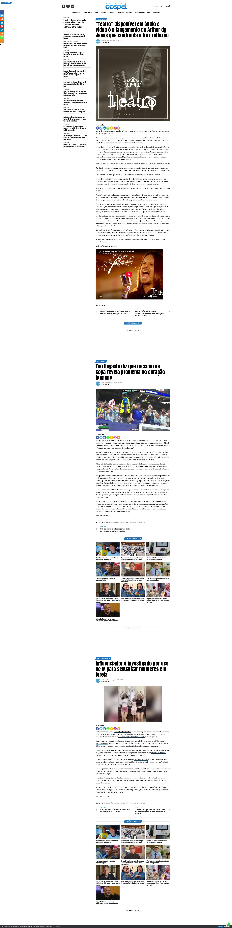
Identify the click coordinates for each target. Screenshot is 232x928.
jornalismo (106, 42)
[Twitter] (100, 128)
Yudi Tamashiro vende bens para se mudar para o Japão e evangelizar (74, 111)
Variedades (66, 17)
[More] (118, 128)
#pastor (142, 507)
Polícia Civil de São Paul (122, 702)
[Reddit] (2, 19)
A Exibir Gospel (76, 12)
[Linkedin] (104, 128)
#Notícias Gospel (132, 507)
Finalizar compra (140, 12)
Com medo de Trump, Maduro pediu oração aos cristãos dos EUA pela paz (74, 84)
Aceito (220, 926)
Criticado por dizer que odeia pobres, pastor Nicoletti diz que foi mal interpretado (74, 128)
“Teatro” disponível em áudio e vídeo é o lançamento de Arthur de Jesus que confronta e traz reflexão (74, 23)
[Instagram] (115, 128)
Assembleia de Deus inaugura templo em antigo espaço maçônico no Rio (75, 102)
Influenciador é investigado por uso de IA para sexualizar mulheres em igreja (75, 45)
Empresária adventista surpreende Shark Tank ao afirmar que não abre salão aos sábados (75, 93)
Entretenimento (67, 41)
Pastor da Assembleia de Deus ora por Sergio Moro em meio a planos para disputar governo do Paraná (74, 63)
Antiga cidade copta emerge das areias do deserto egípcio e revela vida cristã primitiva (74, 119)
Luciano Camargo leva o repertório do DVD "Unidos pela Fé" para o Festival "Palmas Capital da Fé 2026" (74, 74)
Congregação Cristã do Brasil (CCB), (131, 707)
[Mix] (2, 33)
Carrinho (103, 12)
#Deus (117, 507)
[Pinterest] (2, 26)
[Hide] (0, 44)
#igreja (122, 507)
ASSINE (97, 12)
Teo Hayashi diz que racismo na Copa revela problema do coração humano (74, 36)
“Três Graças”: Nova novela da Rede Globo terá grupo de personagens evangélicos (75, 137)
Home (148, 12)
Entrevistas (120, 12)
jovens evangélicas (141, 730)
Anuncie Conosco (88, 12)
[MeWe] (2, 30)
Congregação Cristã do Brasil (114, 748)
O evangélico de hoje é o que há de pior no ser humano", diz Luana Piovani (74, 54)
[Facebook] (97, 128)
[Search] (162, 6)
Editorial (111, 12)
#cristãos (110, 507)
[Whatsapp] (108, 128)
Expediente (129, 12)
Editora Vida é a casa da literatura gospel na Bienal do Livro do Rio (74, 146)
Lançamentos (156, 12)
